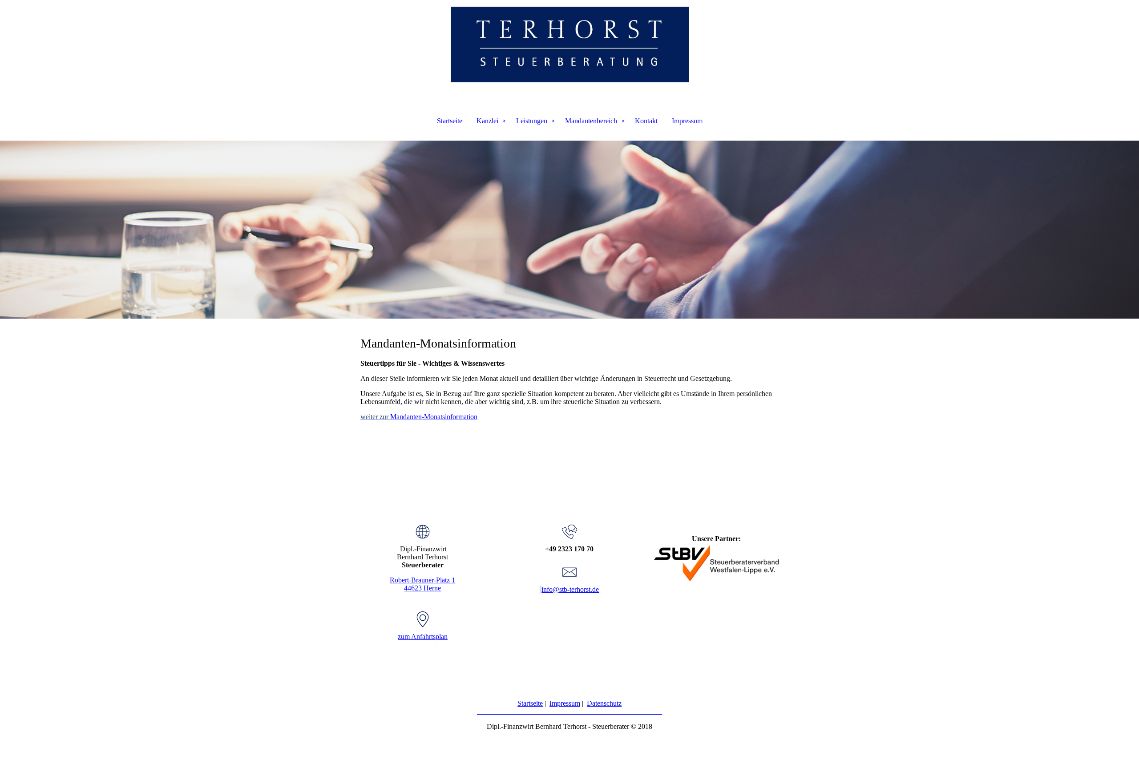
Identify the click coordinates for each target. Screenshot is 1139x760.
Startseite (449, 121)
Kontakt (646, 121)
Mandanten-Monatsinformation (418, 416)
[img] (569, 44)
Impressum (687, 121)
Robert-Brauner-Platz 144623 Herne (422, 584)
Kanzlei (487, 121)
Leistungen (531, 121)
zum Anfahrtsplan (423, 636)
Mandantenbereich (591, 121)
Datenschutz (604, 703)
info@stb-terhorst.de (570, 589)
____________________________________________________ (569, 711)
